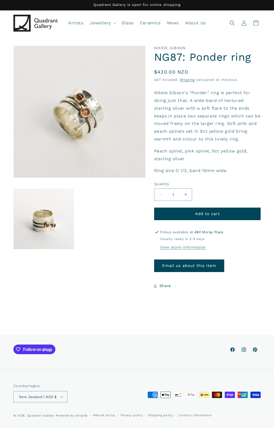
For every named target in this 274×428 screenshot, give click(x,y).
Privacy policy (132, 415)
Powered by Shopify (72, 415)
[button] (102, 23)
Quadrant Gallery (40, 415)
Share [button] (165, 286)
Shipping (187, 80)
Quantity (161, 184)
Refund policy (104, 415)
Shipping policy (160, 415)
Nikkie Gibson (170, 48)
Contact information (195, 415)
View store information (183, 247)
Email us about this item (189, 265)
